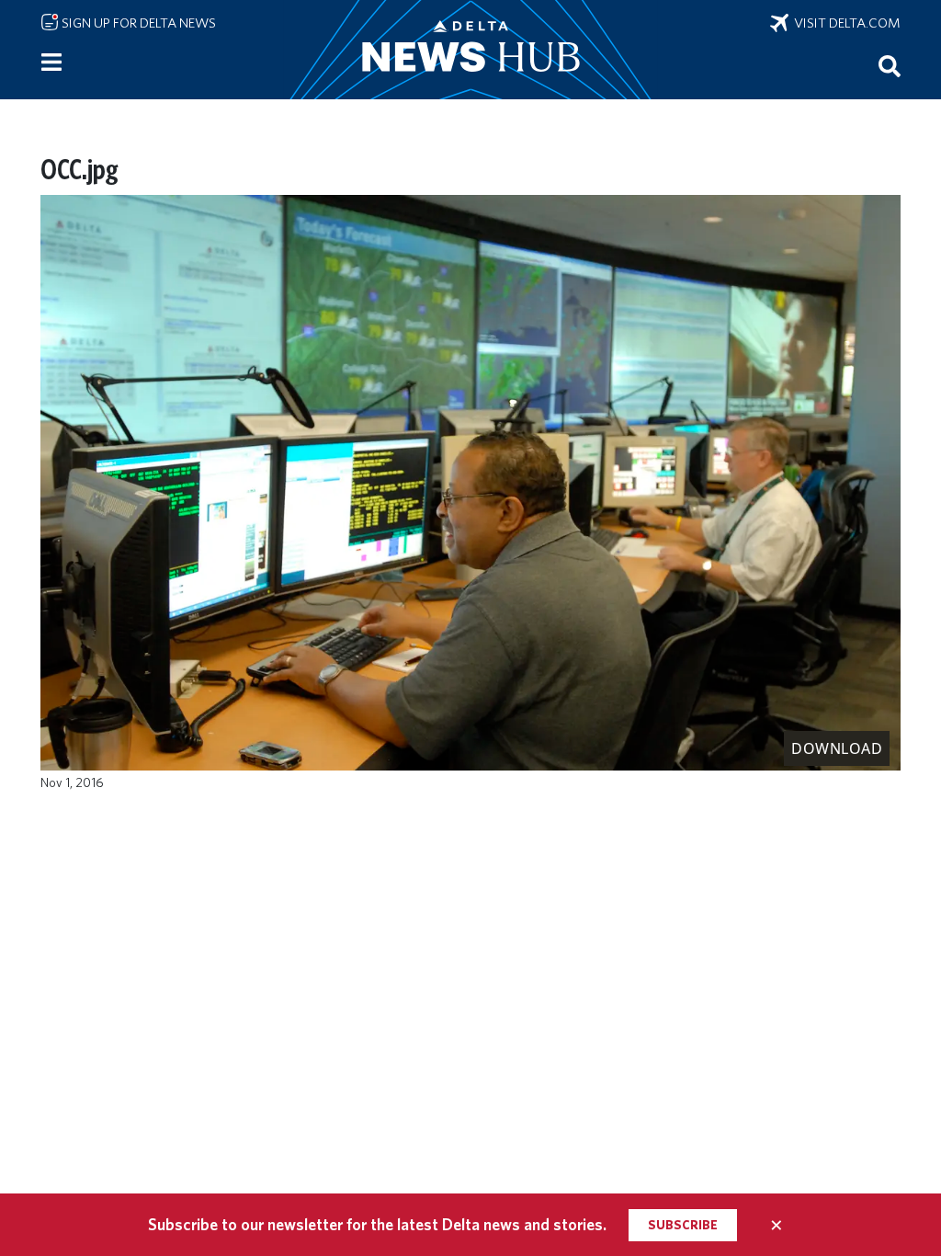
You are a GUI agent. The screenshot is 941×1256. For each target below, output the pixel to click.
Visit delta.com (844, 23)
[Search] (890, 65)
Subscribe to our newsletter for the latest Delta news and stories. (377, 1224)
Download (836, 748)
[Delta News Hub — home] (470, 49)
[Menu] (51, 62)
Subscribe (683, 1224)
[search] (890, 65)
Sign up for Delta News (137, 23)
